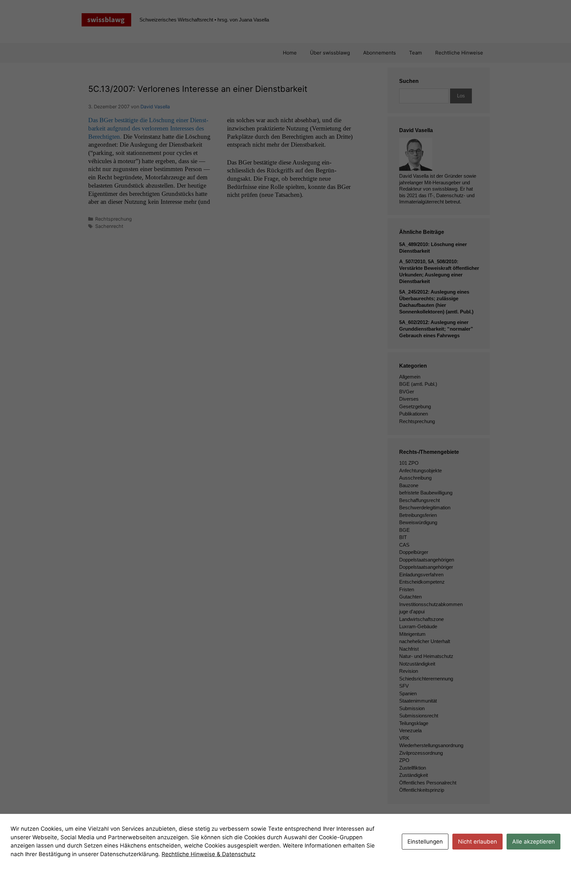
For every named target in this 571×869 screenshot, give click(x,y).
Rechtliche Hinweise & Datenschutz (208, 854)
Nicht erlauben (477, 841)
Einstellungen (425, 841)
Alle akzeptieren (533, 841)
